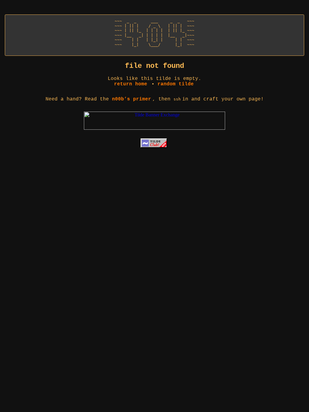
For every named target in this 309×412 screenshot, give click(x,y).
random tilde (176, 84)
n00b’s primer (131, 99)
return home (130, 84)
